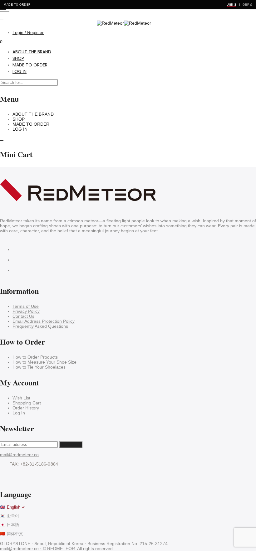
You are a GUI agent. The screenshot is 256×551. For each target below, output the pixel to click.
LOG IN (19, 71)
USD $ (231, 4)
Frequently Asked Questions (40, 326)
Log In (18, 412)
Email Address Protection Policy (43, 321)
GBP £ (247, 4)
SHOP (18, 58)
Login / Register (28, 32)
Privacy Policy (26, 311)
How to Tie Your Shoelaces (39, 367)
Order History (25, 407)
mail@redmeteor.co (19, 454)
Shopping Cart (26, 402)
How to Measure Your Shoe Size (44, 362)
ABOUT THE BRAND (31, 52)
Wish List (21, 397)
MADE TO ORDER (29, 65)
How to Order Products (35, 357)
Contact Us (23, 316)
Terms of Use (25, 306)
